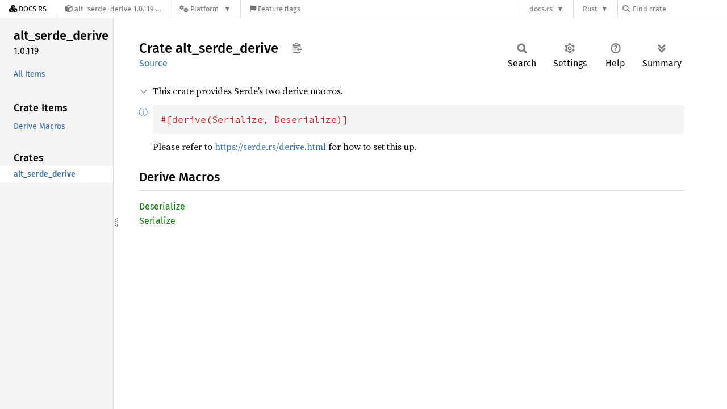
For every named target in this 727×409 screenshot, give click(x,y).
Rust (590, 9)
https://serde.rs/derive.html (270, 146)
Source (153, 63)
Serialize (157, 220)
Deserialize (162, 206)
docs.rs (541, 9)
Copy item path (296, 47)
